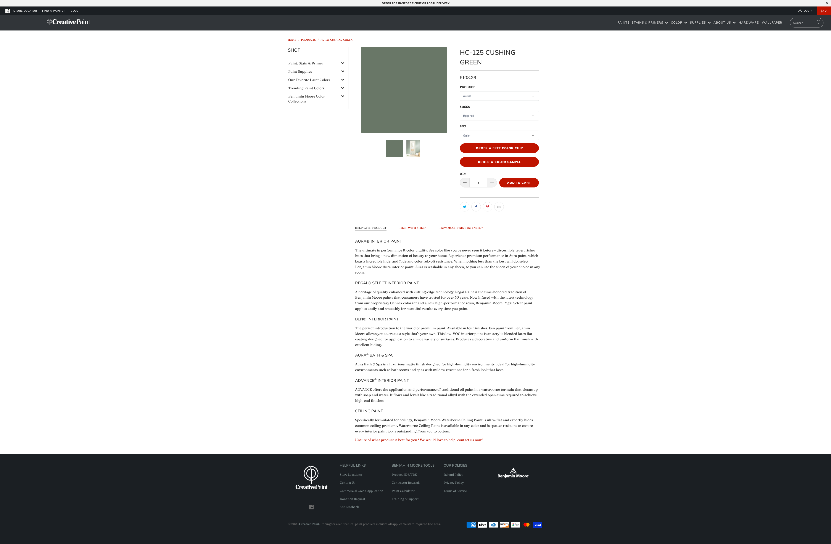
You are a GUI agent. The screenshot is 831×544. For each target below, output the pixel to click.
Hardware (749, 22)
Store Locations (351, 475)
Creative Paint (309, 524)
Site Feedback (349, 507)
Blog (75, 10)
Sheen (465, 106)
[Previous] (358, 90)
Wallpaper (772, 22)
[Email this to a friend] (499, 206)
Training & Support (405, 499)
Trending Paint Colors (306, 88)
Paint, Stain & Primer (305, 63)
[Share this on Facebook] (476, 206)
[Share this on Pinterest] (487, 206)
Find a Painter (53, 10)
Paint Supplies (300, 71)
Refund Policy (453, 475)
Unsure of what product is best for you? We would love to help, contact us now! (419, 440)
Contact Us (347, 483)
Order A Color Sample (499, 162)
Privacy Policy (454, 483)
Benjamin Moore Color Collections (306, 98)
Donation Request (352, 499)
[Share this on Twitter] (464, 206)
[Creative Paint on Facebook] (7, 10)
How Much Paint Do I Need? (461, 227)
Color (677, 22)
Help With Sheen (413, 227)
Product (467, 87)
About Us (722, 22)
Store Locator (25, 10)
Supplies (698, 22)
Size (463, 126)
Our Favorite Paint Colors (309, 80)
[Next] (450, 90)
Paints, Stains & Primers (640, 22)
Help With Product (371, 227)
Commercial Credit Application (361, 491)
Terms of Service (455, 491)
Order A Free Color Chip (499, 148)
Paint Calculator (403, 491)
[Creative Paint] (68, 21)
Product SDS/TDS (404, 475)
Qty (463, 173)
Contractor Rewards (406, 483)
